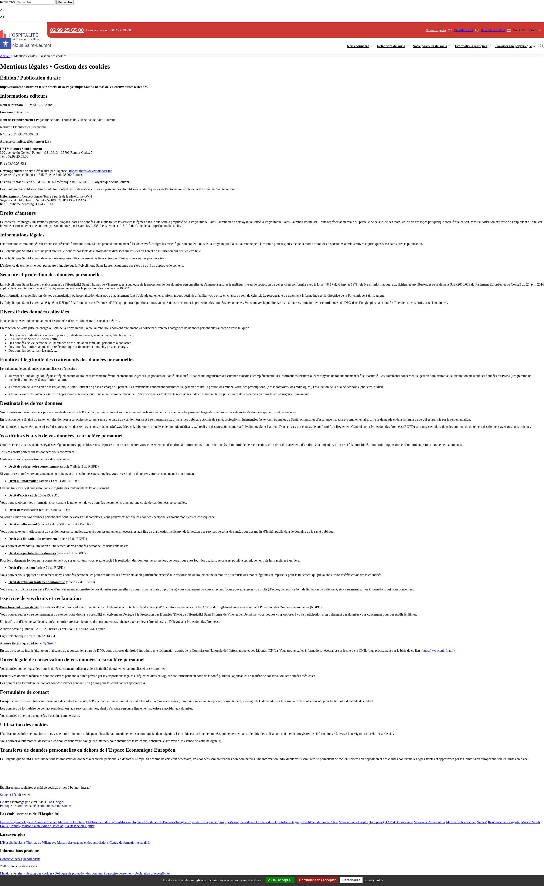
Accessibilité (5, 43)
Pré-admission (463, 30)
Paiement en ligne (493, 30)
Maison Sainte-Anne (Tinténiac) (42, 826)
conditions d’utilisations (55, 806)
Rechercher (7, 2)
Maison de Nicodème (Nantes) (466, 822)
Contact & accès (11, 859)
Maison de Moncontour (429, 822)
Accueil (5, 56)
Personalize (351, 880)
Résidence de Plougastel (504, 822)
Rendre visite (31, 859)
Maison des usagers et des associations (83, 842)
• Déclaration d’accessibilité (151, 873)
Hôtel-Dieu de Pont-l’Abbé (319, 822)
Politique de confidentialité (18, 806)
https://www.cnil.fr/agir (437, 650)
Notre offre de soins (391, 46)
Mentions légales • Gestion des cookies (26, 873)
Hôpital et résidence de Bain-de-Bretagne (160, 822)
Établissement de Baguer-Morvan (108, 822)
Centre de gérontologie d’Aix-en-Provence (28, 822)
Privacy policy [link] (374, 880)
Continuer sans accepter (317, 880)
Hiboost (73, 171)
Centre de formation (122, 842)
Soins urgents (436, 30)
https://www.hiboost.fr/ (95, 171)
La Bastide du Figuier (79, 826)
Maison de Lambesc (71, 822)
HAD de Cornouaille (399, 822)
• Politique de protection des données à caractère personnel (92, 873)
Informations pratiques (471, 46)
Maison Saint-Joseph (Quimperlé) (361, 822)
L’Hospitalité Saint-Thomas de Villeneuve (28, 842)
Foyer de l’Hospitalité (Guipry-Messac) (214, 822)
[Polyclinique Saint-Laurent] (21, 38)
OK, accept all (281, 880)
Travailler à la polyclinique (513, 46)
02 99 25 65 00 (67, 30)
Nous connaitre (358, 46)
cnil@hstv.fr (48, 643)
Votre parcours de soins (430, 46)
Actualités (143, 842)
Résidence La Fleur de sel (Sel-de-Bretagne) (270, 822)
